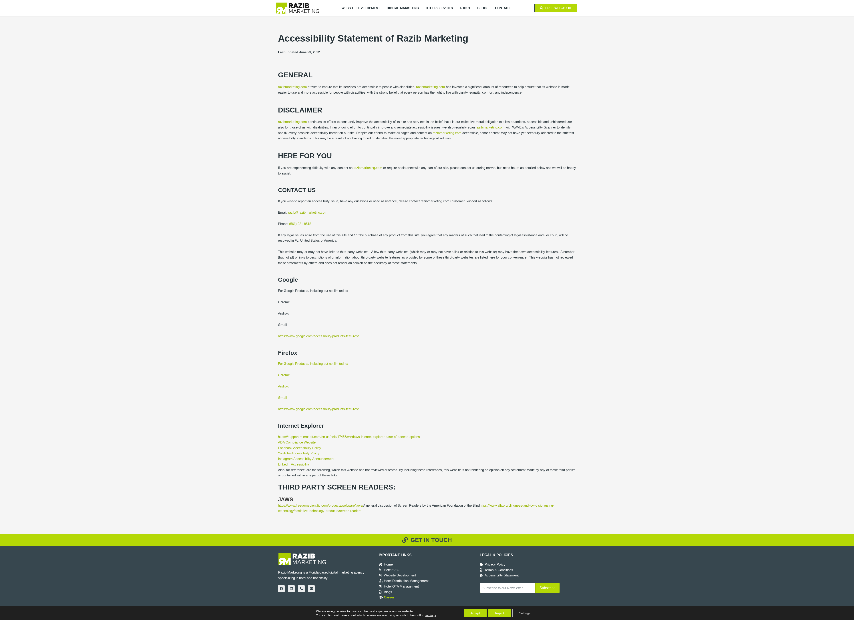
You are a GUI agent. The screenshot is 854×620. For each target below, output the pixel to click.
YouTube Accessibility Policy (298, 453)
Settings (524, 613)
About (465, 8)
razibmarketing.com (292, 87)
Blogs (482, 8)
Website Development (361, 8)
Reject (499, 613)
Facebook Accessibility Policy (299, 448)
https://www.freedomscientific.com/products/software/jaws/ (320, 505)
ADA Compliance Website (297, 442)
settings (430, 615)
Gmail (282, 397)
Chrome (284, 375)
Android (283, 386)
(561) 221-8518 (300, 224)
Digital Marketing (403, 8)
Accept (475, 613)
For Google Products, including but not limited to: (313, 363)
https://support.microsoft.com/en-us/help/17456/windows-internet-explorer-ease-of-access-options (349, 437)
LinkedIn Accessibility (293, 464)
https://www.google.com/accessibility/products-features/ (318, 336)
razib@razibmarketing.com (307, 212)
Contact (502, 8)
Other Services (439, 8)
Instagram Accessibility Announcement (306, 459)
